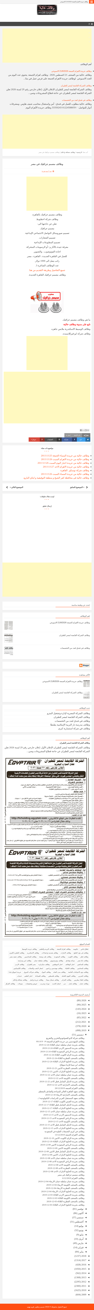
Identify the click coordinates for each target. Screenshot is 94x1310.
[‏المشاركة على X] (83, 430)
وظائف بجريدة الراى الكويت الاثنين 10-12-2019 (64, 1138)
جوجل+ (33, 439)
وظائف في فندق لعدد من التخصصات (77, 100)
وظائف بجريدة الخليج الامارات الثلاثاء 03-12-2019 (63, 1205)
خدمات (19, 976)
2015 (83, 1269)
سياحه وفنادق (70, 961)
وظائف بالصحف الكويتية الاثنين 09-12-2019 (65, 1148)
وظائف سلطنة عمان (41, 961)
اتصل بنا (68, 435)
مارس (80, 1243)
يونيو (80, 1230)
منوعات (20, 984)
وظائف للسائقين (82, 964)
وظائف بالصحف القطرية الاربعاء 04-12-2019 (65, 1188)
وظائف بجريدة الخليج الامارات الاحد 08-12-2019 (63, 1171)
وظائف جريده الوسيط (29, 949)
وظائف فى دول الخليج (81, 953)
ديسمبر (79, 1034)
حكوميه (75, 949)
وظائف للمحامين (82, 968)
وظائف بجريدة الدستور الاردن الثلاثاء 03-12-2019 (63, 1195)
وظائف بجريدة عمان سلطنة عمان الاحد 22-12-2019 (62, 1075)
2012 (83, 1281)
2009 (83, 1294)
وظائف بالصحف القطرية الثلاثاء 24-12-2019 (65, 1058)
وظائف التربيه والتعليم (46, 949)
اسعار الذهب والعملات (35, 968)
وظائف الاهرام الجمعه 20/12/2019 (69, 1088)
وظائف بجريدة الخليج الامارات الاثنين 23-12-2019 (63, 1071)
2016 (83, 1264)
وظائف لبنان (73, 984)
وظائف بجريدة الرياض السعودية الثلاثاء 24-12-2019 (62, 1051)
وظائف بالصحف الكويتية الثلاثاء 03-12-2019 (65, 1198)
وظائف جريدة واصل (36, 980)
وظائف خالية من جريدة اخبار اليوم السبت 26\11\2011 (63, 463)
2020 (83, 1026)
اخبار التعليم (28, 976)
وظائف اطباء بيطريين (81, 980)
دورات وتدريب (45, 984)
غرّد (80, 439)
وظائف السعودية (59, 957)
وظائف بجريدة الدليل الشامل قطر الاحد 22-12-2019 (62, 1081)
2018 (83, 1256)
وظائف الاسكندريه (33, 953)
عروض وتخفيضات (31, 984)
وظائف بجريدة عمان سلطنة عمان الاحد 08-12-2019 (62, 1158)
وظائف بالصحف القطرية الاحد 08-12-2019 (66, 1168)
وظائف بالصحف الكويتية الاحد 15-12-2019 (66, 1121)
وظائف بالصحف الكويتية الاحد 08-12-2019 (66, 1165)
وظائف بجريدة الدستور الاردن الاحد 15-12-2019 (63, 1115)
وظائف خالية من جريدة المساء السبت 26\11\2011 (65, 474)
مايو (81, 1234)
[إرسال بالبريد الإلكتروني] (88, 430)
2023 (83, 1013)
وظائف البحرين (83, 976)
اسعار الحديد (56, 984)
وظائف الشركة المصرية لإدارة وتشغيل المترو (68, 713)
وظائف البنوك (46, 972)
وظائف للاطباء (70, 968)
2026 (83, 1000)
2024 (83, 1009)
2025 (83, 1004)
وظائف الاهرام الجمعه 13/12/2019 (69, 1135)
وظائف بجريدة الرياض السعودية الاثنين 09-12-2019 (62, 1145)
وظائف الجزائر (66, 980)
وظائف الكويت (73, 957)
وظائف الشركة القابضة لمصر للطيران (76, 86)
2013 (83, 1277)
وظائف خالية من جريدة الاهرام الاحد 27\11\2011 (66, 466)
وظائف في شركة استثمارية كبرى (74, 728)
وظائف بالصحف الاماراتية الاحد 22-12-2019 (65, 1085)
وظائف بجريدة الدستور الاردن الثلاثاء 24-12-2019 (63, 1048)
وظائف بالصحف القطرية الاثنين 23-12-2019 (65, 1068)
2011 (83, 1286)
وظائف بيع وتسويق (56, 961)
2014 (83, 1273)
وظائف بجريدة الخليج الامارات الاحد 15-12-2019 (63, 1128)
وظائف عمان (84, 984)
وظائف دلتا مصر (82, 961)
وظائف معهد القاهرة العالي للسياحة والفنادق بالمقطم (61, 1091)
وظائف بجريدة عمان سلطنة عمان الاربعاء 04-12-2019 (61, 1181)
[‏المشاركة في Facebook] (81, 430)
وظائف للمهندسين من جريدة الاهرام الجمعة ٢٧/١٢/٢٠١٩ (60, 1041)
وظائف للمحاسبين (30, 957)
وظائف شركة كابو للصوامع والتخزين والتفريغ (65, 1038)
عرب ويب (30, 1307)
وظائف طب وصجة (45, 957)
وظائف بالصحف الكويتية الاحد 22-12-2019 (66, 1078)
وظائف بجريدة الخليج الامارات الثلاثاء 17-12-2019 (63, 1108)
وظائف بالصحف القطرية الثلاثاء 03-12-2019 (65, 1201)
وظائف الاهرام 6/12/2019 (73, 1178)
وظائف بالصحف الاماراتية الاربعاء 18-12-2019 (64, 1095)
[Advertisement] (47, 46)
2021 (83, 1022)
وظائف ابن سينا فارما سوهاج (72, 1065)
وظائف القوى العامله (69, 976)
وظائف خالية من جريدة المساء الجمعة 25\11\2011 (65, 455)
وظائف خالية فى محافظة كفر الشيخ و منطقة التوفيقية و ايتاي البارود (56, 478)
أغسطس (78, 1221)
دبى (64, 984)
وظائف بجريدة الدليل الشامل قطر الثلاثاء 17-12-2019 (61, 1105)
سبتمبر (79, 1217)
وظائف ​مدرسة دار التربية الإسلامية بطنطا (70, 724)
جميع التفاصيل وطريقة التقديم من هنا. (47, 270)
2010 (83, 1290)
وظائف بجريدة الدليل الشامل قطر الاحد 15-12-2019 (62, 1125)
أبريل (80, 1239)
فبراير (80, 1247)
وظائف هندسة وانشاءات (50, 953)
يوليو (80, 1226)
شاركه (66, 439)
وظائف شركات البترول (31, 972)
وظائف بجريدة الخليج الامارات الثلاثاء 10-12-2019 (63, 1141)
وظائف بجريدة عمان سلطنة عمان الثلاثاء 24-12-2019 (61, 1045)
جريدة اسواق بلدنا (15, 972)
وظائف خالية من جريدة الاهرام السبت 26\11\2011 (65, 459)
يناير (81, 1251)
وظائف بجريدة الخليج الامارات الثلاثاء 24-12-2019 (63, 1061)
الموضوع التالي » (16, 487)
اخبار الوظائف (70, 964)
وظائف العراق (10, 984)
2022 (83, 1017)
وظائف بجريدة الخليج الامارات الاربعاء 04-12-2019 (62, 1191)
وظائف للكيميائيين (19, 968)
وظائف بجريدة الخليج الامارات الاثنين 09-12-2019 (63, 1155)
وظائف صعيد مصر (16, 957)
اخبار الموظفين (57, 964)
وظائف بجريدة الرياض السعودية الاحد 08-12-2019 (62, 1161)
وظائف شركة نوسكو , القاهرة (74, 470)
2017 (83, 1260)
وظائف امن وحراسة (24, 961)
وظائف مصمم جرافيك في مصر (71, 1175)
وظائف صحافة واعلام (20, 980)
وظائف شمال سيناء (52, 980)
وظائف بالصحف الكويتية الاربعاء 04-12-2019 (65, 1185)
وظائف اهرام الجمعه (63, 949)
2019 (83, 1030)
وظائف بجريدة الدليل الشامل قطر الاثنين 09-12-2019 (61, 1151)
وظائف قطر (84, 957)
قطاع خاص (84, 949)
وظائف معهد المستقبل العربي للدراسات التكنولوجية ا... (60, 1098)
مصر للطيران (31, 964)
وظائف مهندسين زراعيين (54, 968)
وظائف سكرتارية (44, 964)
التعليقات (53, 439)
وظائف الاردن (19, 964)
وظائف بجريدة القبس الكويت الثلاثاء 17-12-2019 (63, 1101)
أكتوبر (80, 1213)
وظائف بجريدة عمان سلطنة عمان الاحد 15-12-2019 (62, 1111)
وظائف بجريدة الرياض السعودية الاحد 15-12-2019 (62, 1118)
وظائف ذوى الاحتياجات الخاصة (78, 972)
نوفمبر (80, 1209)
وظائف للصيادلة (40, 976)
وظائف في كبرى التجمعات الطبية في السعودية (64, 1131)
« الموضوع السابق (77, 487)
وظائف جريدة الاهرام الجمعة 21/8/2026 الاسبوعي (74, 1)
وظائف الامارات (66, 953)
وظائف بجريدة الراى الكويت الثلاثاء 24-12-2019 (64, 1055)
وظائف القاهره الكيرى (16, 953)
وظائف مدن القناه (59, 972)
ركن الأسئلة (77, 435)
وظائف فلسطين (53, 976)
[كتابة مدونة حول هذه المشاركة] (85, 430)
